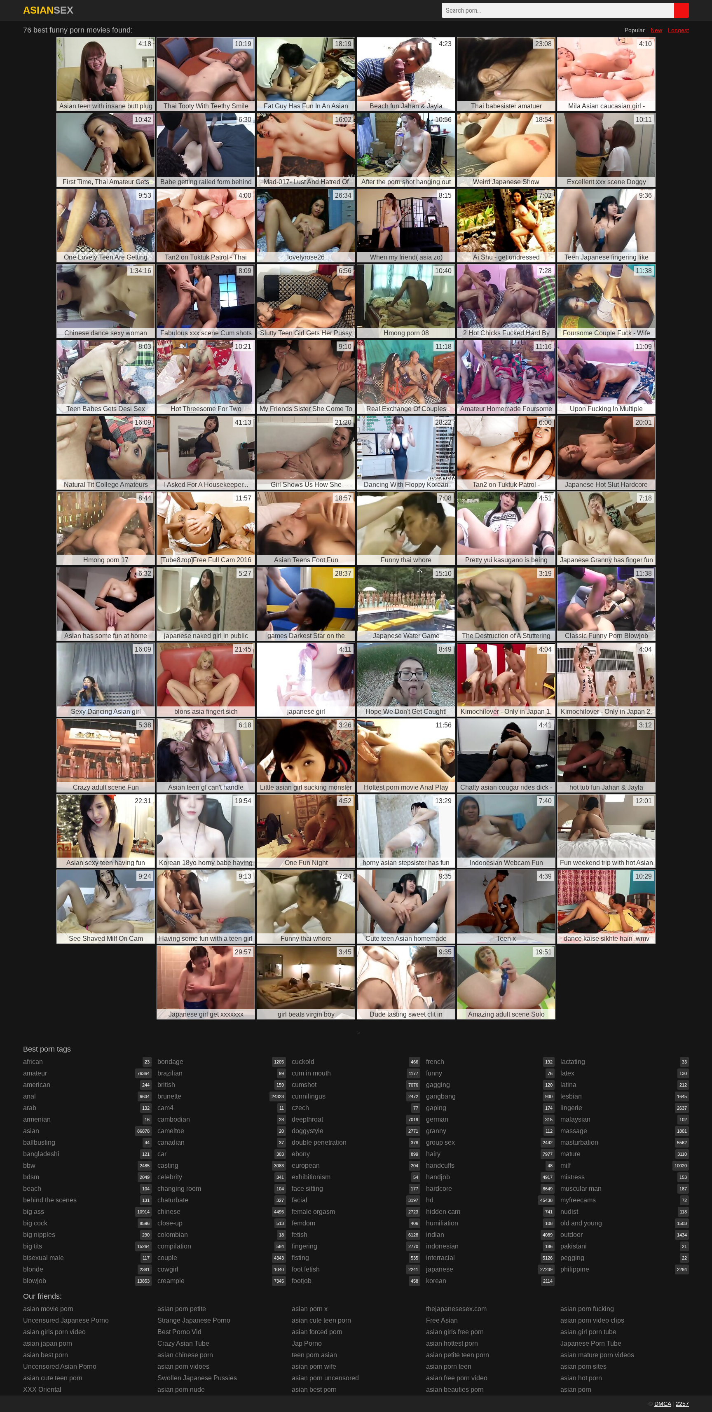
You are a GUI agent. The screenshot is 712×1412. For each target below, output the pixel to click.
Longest (678, 30)
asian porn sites (583, 1366)
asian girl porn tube (588, 1331)
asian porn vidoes (183, 1366)
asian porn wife (314, 1366)
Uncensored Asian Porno (59, 1366)
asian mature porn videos (597, 1354)
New (656, 30)
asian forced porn (317, 1331)
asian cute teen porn (52, 1378)
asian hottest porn (452, 1343)
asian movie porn (48, 1308)
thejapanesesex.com (456, 1308)
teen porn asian (314, 1354)
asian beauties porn (455, 1389)
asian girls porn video (54, 1331)
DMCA (662, 1403)
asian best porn (45, 1354)
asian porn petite (181, 1308)
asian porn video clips (592, 1320)
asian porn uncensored (325, 1378)
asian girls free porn (455, 1331)
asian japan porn (47, 1343)
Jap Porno (307, 1343)
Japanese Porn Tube (590, 1343)
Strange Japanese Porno (193, 1320)
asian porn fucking (587, 1308)
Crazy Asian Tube (183, 1343)
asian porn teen (448, 1366)
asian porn (575, 1389)
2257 (682, 1403)
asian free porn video (456, 1378)
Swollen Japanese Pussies (197, 1378)
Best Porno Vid (179, 1331)
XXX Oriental (42, 1389)
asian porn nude (181, 1389)
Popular (635, 30)
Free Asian (442, 1320)
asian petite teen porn (457, 1354)
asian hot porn (581, 1378)
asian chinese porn (185, 1354)
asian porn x (310, 1308)
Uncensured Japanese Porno (66, 1320)
